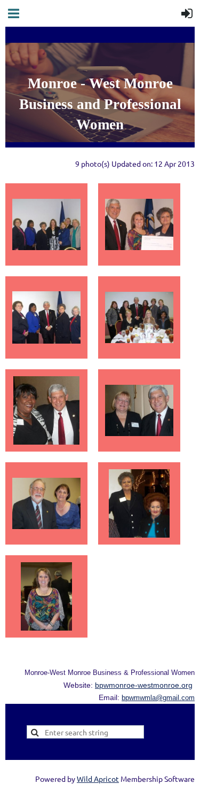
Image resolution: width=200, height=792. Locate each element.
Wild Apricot (98, 778)
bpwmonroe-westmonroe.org (144, 685)
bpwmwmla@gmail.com (158, 698)
